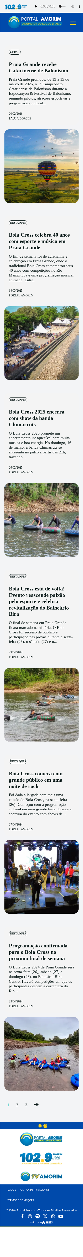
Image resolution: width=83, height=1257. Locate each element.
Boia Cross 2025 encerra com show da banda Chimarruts (36, 418)
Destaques (18, 222)
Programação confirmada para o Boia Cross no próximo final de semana (38, 952)
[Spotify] (37, 1216)
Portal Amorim (21, 295)
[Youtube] (60, 1216)
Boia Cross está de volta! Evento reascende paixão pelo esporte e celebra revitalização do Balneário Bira (39, 601)
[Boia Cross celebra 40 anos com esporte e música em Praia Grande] (41, 343)
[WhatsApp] (53, 1216)
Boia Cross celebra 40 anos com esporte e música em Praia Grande (39, 241)
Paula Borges (20, 118)
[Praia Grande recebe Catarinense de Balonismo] (41, 166)
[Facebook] (22, 1216)
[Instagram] (30, 1216)
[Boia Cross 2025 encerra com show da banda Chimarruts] (41, 520)
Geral (14, 52)
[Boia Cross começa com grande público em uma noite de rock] (41, 877)
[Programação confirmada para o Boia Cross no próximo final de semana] (41, 1054)
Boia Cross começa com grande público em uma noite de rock (36, 780)
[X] (45, 1216)
